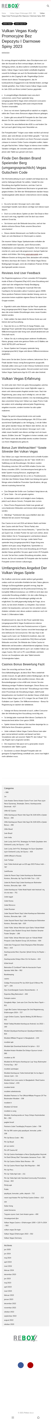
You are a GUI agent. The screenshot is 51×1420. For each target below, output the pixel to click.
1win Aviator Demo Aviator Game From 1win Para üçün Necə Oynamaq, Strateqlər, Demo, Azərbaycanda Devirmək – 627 (24, 803)
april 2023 (8, 1287)
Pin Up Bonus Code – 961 (14, 1138)
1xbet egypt (8, 897)
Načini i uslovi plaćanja (25, 1398)
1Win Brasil (8, 829)
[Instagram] (30, 1365)
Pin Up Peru (8, 1170)
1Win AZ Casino (10, 811)
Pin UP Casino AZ (10, 1150)
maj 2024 (7, 1258)
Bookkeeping (9, 974)
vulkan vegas (7, 24)
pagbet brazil (9, 1122)
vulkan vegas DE (20, 24)
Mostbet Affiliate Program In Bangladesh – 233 (21, 1038)
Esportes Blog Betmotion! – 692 (16, 994)
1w (5, 796)
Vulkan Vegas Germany (13, 1238)
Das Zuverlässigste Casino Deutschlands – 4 (21, 990)
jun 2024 (7, 1254)
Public (6, 1189)
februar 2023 (9, 1295)
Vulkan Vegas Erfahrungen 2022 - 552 (23, 13)
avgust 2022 (8, 1320)
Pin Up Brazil (9, 1142)
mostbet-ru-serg (10, 1111)
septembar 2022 (10, 1316)
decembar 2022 (10, 1303)
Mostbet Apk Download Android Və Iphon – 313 (21, 1046)
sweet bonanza (10, 1210)
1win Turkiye (9, 860)
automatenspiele (32, 254)
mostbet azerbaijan (11, 1069)
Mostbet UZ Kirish (11, 1107)
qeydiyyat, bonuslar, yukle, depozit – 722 (19, 1193)
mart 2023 (8, 1291)
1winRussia (8, 871)
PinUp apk (8, 1185)
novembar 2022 (10, 1308)
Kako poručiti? (25, 1388)
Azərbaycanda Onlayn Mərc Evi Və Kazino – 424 (22, 959)
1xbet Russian (9, 909)
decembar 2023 (10, 1274)
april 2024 (8, 1262)
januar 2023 (8, 1299)
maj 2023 (7, 1283)
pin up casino (9, 1146)
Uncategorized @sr (11, 1218)
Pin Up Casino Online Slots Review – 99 (19, 1161)
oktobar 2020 (9, 1324)
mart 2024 (8, 1266)
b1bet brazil (8, 963)
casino (6, 979)
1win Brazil (8, 833)
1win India (8, 837)
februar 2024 (9, 1270)
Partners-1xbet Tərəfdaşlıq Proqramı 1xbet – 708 (22, 1126)
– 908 (6, 792)
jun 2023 (7, 1278)
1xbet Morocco (9, 905)
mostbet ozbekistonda (12, 1091)
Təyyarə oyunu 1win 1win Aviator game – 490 (21, 1214)
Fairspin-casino (10, 998)
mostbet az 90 (9, 1058)
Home (4, 13)
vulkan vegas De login (12, 1230)
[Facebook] (21, 1365)
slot (5, 1202)
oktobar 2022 (9, 1312)
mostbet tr (8, 1103)
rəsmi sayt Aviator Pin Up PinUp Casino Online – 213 (24, 1198)
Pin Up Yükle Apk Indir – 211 (14, 1174)
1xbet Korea (8, 901)
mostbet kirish (9, 1087)
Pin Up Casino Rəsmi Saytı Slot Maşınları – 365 (22, 1166)
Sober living (8, 1206)
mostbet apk (8, 1042)
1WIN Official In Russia (12, 856)
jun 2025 (7, 1249)
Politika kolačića (25, 1378)
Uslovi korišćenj (25, 1373)
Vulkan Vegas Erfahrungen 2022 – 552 (18, 1234)
